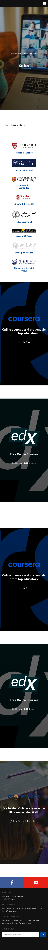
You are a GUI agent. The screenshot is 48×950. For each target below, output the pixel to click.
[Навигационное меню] (44, 3)
